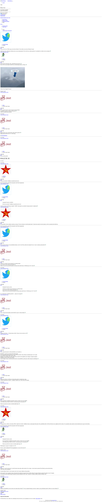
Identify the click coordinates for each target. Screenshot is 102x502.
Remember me (3, 13)
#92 (1, 311)
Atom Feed (10, 30)
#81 (1, 48)
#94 (1, 350)
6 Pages (2, 492)
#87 (1, 200)
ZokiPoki (4, 176)
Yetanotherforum (54, 500)
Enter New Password (4, 10)
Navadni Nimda (5, 44)
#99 (1, 467)
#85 (1, 155)
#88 (1, 223)
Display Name (2, 7)
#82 (1, 62)
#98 (1, 437)
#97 (1, 422)
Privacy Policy (2, 494)
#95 (1, 378)
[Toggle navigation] (2, 24)
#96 (1, 399)
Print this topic (5, 30)
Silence (4, 58)
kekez (4, 105)
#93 (1, 332)
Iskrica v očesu (5, 20)
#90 (1, 262)
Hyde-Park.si (10, 0)
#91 (1, 285)
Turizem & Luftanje (6, 21)
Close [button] (41, 498)
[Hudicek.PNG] (12, 87)
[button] (4, 2)
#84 (1, 131)
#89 (1, 243)
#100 (1, 487)
